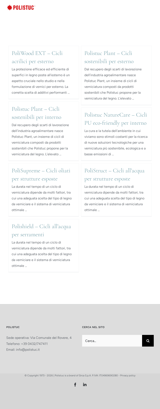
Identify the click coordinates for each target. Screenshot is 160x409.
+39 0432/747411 (34, 344)
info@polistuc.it (28, 350)
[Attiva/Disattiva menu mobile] (151, 7)
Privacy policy (127, 375)
